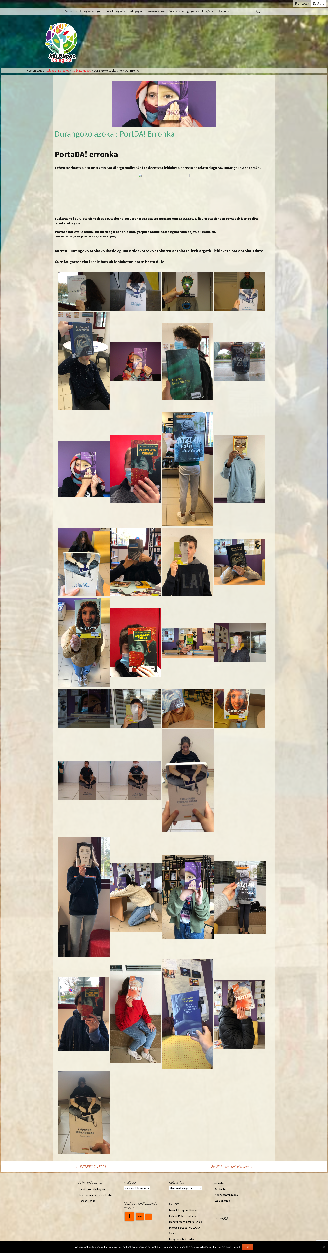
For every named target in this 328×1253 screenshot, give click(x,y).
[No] (323, 1247)
